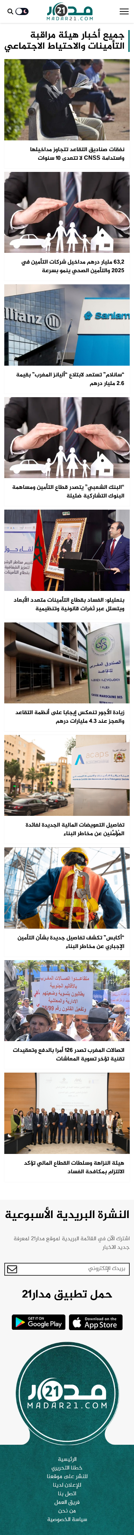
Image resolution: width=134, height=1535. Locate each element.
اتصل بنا (67, 1494)
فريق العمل (67, 1502)
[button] (124, 11)
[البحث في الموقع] (10, 11)
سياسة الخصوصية (67, 1520)
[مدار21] (70, 11)
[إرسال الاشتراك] (12, 1269)
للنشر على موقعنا (67, 1477)
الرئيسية (67, 1459)
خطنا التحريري (67, 1468)
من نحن (67, 1511)
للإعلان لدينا (67, 1485)
